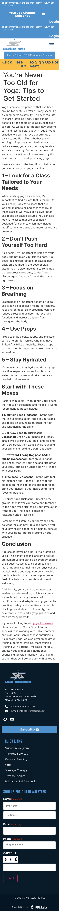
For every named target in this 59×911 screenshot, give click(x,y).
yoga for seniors (43, 623)
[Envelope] (12, 719)
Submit (10, 878)
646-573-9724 (28, 3)
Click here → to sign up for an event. (30, 64)
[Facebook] (5, 719)
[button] (51, 45)
